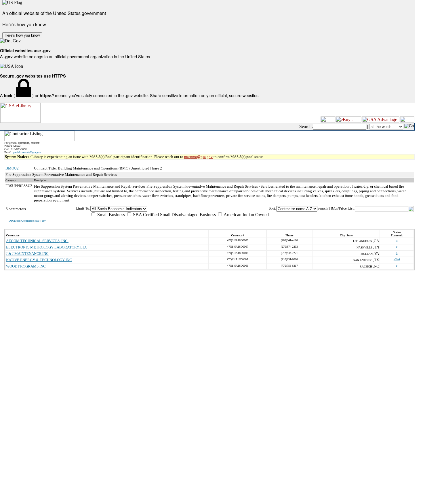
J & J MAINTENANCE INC (27, 253)
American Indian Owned (246, 214)
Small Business (110, 214)
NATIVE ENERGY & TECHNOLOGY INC (39, 260)
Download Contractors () (27, 220)
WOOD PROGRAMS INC (26, 266)
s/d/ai (397, 259)
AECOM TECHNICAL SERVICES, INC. (37, 241)
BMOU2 (12, 168)
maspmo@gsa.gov (198, 157)
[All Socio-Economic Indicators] (179, 209)
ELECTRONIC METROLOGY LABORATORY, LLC (46, 247)
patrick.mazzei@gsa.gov (27, 152)
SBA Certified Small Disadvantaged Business (174, 214)
